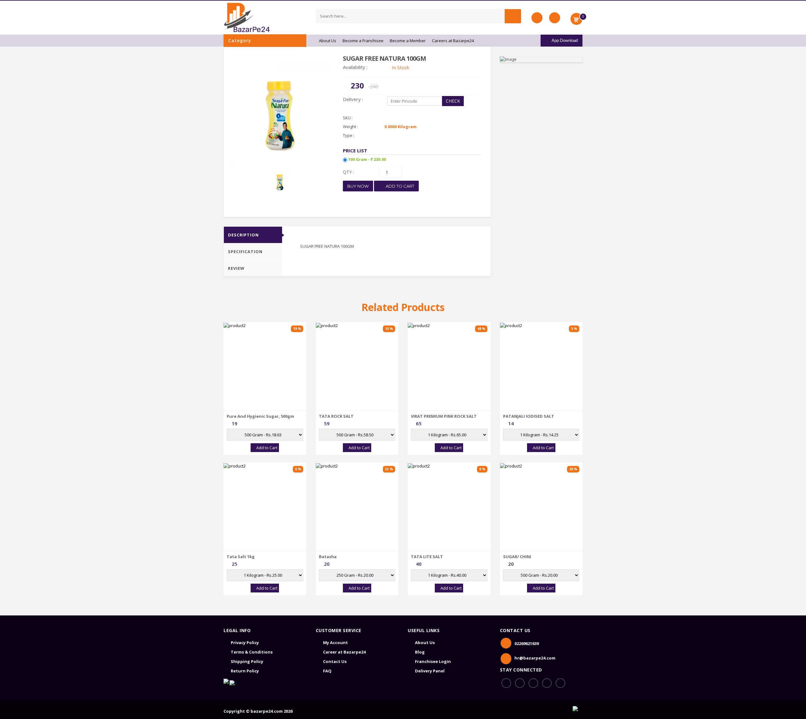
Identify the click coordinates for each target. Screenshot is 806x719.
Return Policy (245, 671)
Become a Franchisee (363, 40)
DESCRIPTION (243, 235)
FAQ (327, 671)
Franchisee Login (433, 661)
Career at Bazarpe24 (344, 652)
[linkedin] (533, 683)
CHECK (453, 101)
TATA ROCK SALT (336, 416)
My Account (335, 642)
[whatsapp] (520, 683)
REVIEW (236, 268)
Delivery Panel (430, 671)
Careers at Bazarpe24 (453, 40)
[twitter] (560, 683)
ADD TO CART (399, 186)
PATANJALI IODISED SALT (528, 416)
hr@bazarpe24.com (534, 658)
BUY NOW (358, 186)
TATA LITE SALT (427, 556)
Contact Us (335, 661)
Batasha (328, 556)
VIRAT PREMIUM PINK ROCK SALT (444, 416)
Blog (420, 652)
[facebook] (506, 683)
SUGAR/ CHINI (517, 556)
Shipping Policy (247, 661)
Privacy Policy (245, 642)
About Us (327, 40)
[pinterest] (547, 683)
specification (245, 251)
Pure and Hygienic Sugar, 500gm (260, 416)
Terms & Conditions (252, 652)
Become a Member (408, 40)
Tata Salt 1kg (241, 556)
